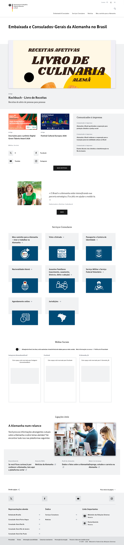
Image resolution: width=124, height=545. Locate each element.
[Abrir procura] (114, 7)
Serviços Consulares (78, 13)
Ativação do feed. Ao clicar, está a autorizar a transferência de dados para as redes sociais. (48, 349)
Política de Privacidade (101, 349)
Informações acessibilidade (30, 539)
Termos (19, 539)
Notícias (90, 13)
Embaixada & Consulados (61, 13)
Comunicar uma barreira (46, 539)
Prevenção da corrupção (61, 539)
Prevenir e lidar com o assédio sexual (79, 539)
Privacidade (11, 539)
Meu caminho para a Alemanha (106, 13)
